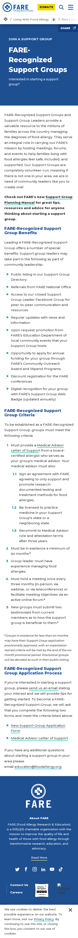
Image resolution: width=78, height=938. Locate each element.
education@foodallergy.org (38, 767)
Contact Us (19, 885)
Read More (39, 857)
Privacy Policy (44, 919)
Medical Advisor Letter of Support (39, 738)
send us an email (43, 688)
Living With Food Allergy (31, 19)
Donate (46, 7)
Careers (16, 892)
